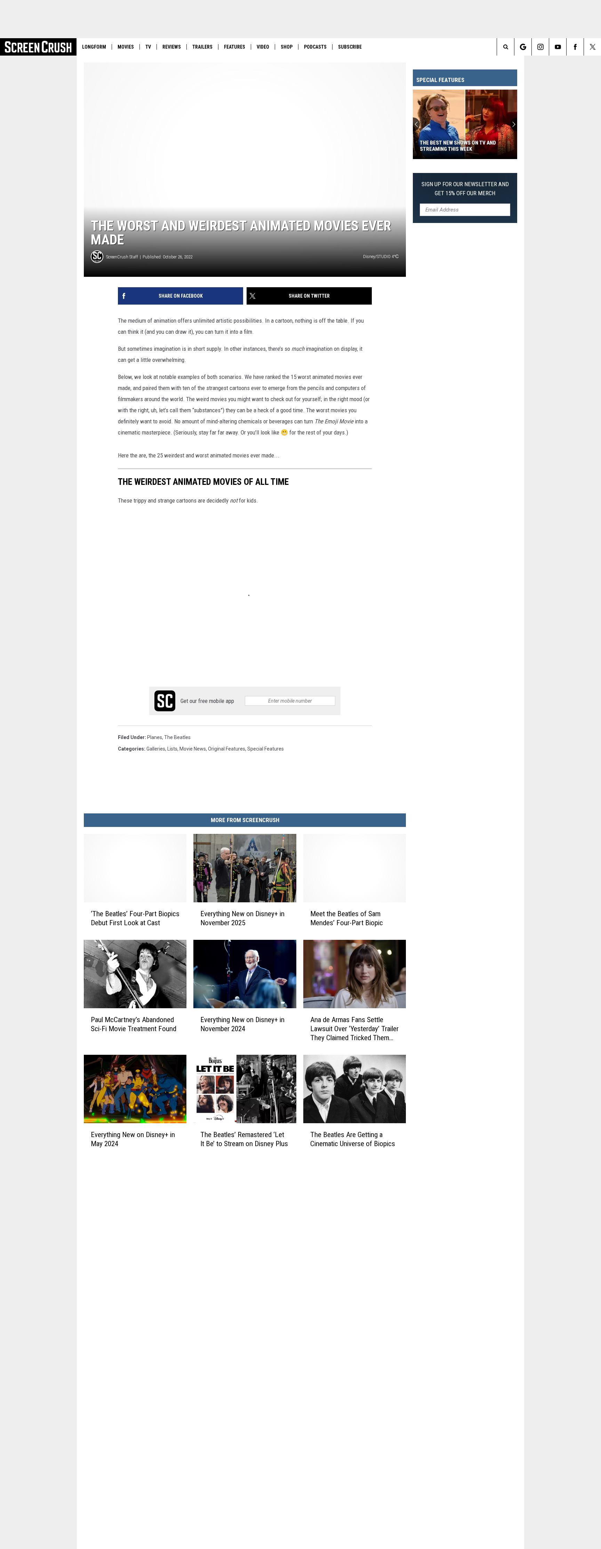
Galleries (155, 749)
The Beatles (177, 737)
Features (234, 47)
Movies (126, 47)
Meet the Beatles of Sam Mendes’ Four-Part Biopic (346, 918)
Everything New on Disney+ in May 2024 (133, 1139)
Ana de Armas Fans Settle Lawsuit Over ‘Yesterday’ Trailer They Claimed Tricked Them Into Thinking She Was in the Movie (354, 1029)
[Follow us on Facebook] (575, 47)
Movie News (192, 749)
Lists (172, 749)
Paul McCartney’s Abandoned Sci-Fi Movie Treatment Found (133, 1024)
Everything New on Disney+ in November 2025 (242, 918)
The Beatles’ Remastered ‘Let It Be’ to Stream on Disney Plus (244, 1139)
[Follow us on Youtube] (557, 47)
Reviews (171, 47)
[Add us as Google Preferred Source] (522, 47)
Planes (154, 737)
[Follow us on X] (592, 47)
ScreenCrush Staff (122, 256)
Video (263, 47)
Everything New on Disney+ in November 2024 (242, 1024)
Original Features (226, 749)
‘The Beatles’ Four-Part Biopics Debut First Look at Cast (135, 918)
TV (148, 47)
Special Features (265, 749)
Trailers (202, 47)
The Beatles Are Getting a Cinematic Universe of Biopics (352, 1139)
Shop (287, 47)
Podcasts (315, 47)
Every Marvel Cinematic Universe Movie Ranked (462, 146)
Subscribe (350, 47)
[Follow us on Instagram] (540, 47)
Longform (94, 47)
